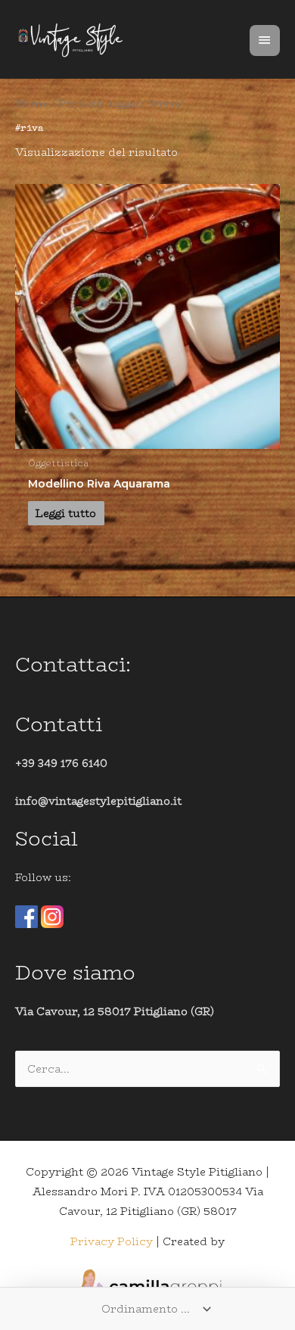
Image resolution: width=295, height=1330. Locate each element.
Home (31, 103)
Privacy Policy (111, 1241)
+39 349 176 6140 (61, 763)
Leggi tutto (66, 513)
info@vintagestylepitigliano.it (98, 801)
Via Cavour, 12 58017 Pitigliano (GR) (114, 1011)
